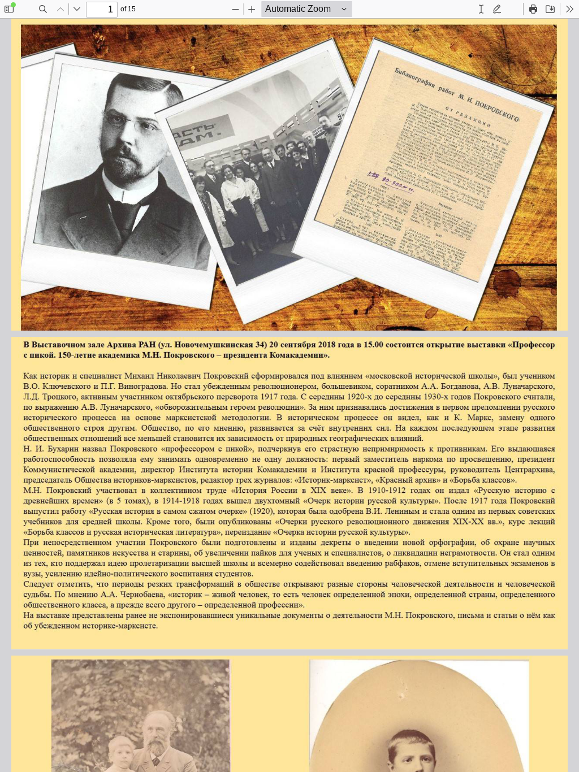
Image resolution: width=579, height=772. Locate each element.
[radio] (481, 9)
